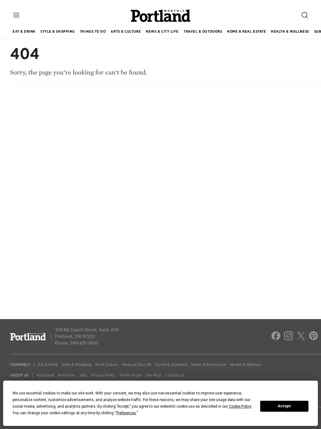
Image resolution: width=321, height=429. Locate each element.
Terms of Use (130, 375)
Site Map (153, 375)
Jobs (83, 375)
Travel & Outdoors (203, 31)
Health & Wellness (290, 31)
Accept (284, 406)
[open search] (304, 15)
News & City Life (162, 31)
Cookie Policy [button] (240, 406)
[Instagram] (288, 336)
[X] (301, 336)
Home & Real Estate (246, 31)
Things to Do (93, 31)
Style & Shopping (57, 31)
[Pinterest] (313, 336)
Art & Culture (106, 364)
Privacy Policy (103, 375)
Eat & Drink (24, 31)
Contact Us (174, 375)
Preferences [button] (126, 413)
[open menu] (16, 15)
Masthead (45, 375)
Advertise (66, 375)
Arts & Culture (126, 31)
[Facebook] (275, 336)
